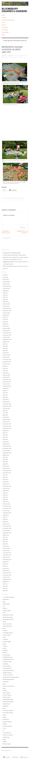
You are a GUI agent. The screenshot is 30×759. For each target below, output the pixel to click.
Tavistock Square (7, 721)
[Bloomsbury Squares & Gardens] (15, 2)
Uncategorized (6, 732)
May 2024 (5, 321)
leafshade (11, 55)
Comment (22, 227)
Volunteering (5, 32)
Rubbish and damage (8, 701)
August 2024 (6, 315)
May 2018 (5, 461)
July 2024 (5, 317)
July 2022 (5, 366)
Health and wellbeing (8, 670)
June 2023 (5, 346)
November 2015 (7, 508)
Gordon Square (7, 666)
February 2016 (6, 504)
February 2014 (6, 548)
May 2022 (5, 370)
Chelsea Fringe (6, 635)
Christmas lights (7, 641)
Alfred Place (6, 599)
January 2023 (6, 357)
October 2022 (6, 364)
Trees (4, 728)
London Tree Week (8, 675)
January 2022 (6, 377)
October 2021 (6, 384)
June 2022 (5, 368)
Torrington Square (7, 726)
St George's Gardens (8, 710)
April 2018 (5, 464)
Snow (4, 708)
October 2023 (6, 337)
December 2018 (7, 446)
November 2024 (7, 310)
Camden (5, 630)
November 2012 (7, 575)
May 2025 (5, 297)
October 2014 (6, 530)
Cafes (3, 22)
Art (15, 55)
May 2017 (5, 477)
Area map (4, 17)
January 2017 (6, 484)
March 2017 (6, 481)
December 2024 (7, 308)
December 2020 (7, 404)
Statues (5, 717)
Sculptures (5, 27)
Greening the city (7, 668)
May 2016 (5, 497)
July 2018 (5, 457)
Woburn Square (7, 744)
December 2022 (7, 359)
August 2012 (6, 581)
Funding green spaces (8, 659)
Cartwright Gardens (8, 632)
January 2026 (6, 284)
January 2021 (6, 401)
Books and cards (7, 624)
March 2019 (6, 441)
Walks (3, 34)
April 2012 (5, 590)
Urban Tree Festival (8, 735)
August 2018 (6, 455)
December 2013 (7, 552)
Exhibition (5, 650)
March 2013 (6, 568)
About (3, 15)
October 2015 (6, 510)
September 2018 (7, 452)
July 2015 (5, 517)
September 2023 (7, 339)
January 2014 (6, 550)
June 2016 (5, 495)
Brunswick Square (20, 55)
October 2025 (6, 288)
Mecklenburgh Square (8, 679)
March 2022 (6, 372)
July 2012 (5, 584)
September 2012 (7, 579)
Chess (4, 637)
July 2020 (5, 410)
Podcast (5, 690)
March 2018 (6, 466)
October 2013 (6, 557)
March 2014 (6, 546)
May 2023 (5, 348)
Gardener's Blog (7, 661)
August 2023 (6, 341)
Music (4, 684)
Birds (4, 612)
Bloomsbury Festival (8, 615)
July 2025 (5, 292)
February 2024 (6, 328)
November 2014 (7, 528)
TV (3, 730)
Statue (4, 715)
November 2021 (7, 381)
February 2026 (6, 281)
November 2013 (7, 555)
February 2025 (6, 304)
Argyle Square (6, 603)
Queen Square (11, 57)
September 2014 (7, 532)
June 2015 (5, 519)
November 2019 (7, 426)
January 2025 (6, 306)
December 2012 (7, 572)
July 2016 (5, 492)
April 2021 (5, 397)
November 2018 (7, 448)
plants (4, 688)
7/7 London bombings (8, 597)
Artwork (5, 608)
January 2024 (6, 330)
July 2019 (5, 432)
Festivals (5, 652)
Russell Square (6, 703)
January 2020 (6, 421)
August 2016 (6, 490)
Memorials (5, 681)
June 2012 (5, 586)
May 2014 (5, 541)
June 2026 (5, 277)
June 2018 (5, 459)
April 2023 (5, 350)
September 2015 (7, 512)
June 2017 (5, 475)
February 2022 (6, 375)
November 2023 (7, 335)
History (4, 25)
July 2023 (5, 344)
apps (4, 601)
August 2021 (6, 388)
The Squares (5, 29)
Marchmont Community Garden (11, 677)
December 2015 (7, 506)
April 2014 (5, 544)
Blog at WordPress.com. (6, 750)
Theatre (5, 723)
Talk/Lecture (6, 719)
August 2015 (6, 515)
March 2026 (6, 279)
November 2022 (7, 361)
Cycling (4, 646)
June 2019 (5, 435)
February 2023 (6, 355)
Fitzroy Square (6, 655)
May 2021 (5, 395)
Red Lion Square (7, 695)
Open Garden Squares (15, 198)
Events (4, 648)
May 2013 (5, 566)
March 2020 (6, 417)
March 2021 (6, 399)
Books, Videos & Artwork (8, 20)
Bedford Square (7, 610)
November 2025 (7, 286)
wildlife (4, 741)
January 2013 (6, 570)
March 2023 (6, 352)
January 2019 (6, 444)
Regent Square (6, 697)
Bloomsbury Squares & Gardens (14, 10)
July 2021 (5, 390)
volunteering (6, 737)
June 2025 (5, 295)
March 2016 (6, 501)
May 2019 (5, 437)
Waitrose (22, 198)
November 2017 (7, 472)
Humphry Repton (7, 672)
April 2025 (5, 299)
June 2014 (5, 539)
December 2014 (7, 526)
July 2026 (5, 275)
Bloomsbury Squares (8, 619)
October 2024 (6, 312)
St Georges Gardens (8, 712)
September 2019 (7, 428)
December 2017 (7, 470)
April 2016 (5, 499)
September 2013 (7, 559)
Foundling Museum (7, 657)
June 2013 (5, 564)
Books (4, 621)
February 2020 (6, 419)
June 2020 (5, 412)
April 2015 (5, 521)
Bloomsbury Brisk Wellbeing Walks (11, 252)
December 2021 (7, 379)
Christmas (5, 639)
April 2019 (5, 439)
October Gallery (7, 198)
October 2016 (6, 488)
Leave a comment (19, 57)
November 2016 (7, 486)
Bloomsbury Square (8, 617)
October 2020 (6, 408)
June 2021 (5, 392)
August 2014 (6, 535)
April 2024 (5, 324)
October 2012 (6, 577)
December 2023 (7, 332)
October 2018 (6, 450)
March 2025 (6, 301)
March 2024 (6, 326)
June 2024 (5, 319)
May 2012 (5, 588)
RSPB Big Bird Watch (8, 699)
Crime (4, 643)
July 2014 (5, 537)
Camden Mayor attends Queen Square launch (14, 255)
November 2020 (7, 406)
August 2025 (6, 290)
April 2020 (5, 415)
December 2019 (7, 424)
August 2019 (6, 430)
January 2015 (6, 524)
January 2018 (6, 468)
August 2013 (6, 561)
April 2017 (5, 479)
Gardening (5, 663)
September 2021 (7, 386)
